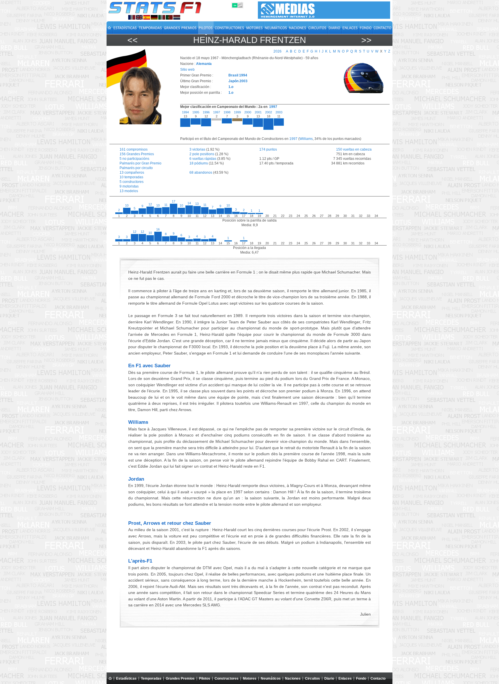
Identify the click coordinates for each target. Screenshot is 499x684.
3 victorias (197, 149)
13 (197, 203)
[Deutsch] (154, 17)
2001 (258, 112)
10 (127, 205)
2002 (268, 112)
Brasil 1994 (237, 75)
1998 (227, 112)
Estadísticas (126, 678)
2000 (247, 112)
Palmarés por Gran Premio (140, 163)
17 (173, 201)
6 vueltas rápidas (202, 159)
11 (165, 205)
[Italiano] (161, 17)
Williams (306, 139)
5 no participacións (134, 159)
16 (158, 229)
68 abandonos (200, 172)
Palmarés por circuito (136, 168)
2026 (277, 51)
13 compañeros (132, 172)
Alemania (204, 64)
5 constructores (132, 182)
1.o (230, 87)
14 (189, 203)
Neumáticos (271, 678)
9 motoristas (129, 186)
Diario (329, 678)
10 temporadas (131, 177)
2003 (278, 112)
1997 (273, 107)
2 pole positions (201, 154)
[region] (281, 123)
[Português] (169, 17)
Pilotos (204, 678)
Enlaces (345, 678)
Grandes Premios (180, 678)
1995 (195, 112)
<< (132, 40)
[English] (139, 17)
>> (366, 40)
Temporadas (151, 678)
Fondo (361, 678)
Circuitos (312, 678)
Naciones (293, 678)
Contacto (378, 678)
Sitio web (187, 70)
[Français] (131, 17)
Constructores (227, 678)
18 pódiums (198, 163)
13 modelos (129, 191)
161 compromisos (134, 149)
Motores (249, 678)
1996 (206, 112)
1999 (237, 112)
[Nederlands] (176, 17)
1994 (185, 112)
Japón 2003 (237, 81)
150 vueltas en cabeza (350, 149)
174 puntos (268, 149)
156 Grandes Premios (137, 154)
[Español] (146, 17)
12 (150, 204)
